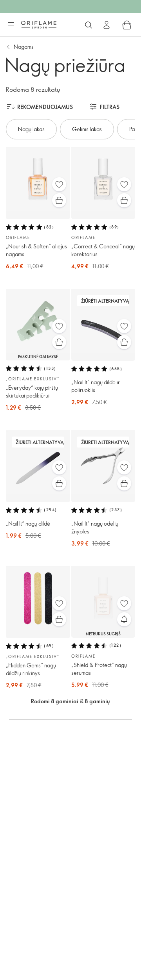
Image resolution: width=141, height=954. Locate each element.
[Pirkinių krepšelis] (127, 25)
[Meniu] (10, 25)
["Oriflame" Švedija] (38, 24)
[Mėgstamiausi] (59, 184)
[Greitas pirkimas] (59, 200)
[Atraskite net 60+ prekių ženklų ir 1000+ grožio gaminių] (88, 25)
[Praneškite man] (124, 619)
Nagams (24, 46)
